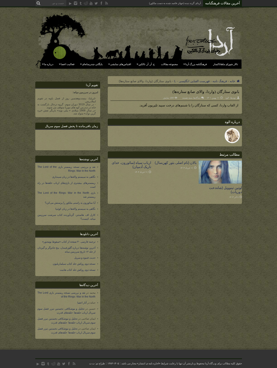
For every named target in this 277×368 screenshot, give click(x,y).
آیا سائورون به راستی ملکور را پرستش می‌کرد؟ (70, 202)
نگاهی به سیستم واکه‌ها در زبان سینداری (73, 176)
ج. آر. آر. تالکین (146, 64)
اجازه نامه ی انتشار (148, 363)
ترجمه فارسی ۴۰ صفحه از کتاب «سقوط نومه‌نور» (68, 241)
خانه (233, 81)
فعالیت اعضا (67, 64)
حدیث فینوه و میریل (84, 257)
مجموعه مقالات (169, 64)
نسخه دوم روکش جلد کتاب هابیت (77, 269)
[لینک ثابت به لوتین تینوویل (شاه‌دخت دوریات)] (220, 182)
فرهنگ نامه (220, 81)
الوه (227, 98)
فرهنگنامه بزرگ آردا (196, 64)
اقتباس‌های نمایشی (120, 64)
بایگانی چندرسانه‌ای (92, 64)
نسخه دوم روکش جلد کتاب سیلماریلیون (74, 263)
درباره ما (48, 64)
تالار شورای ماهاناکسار (225, 64)
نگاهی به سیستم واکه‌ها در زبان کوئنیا (75, 208)
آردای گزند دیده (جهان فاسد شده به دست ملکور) (175, 3)
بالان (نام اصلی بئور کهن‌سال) (175, 163)
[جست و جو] (38, 3)
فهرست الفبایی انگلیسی (194, 81)
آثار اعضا (82, 302)
